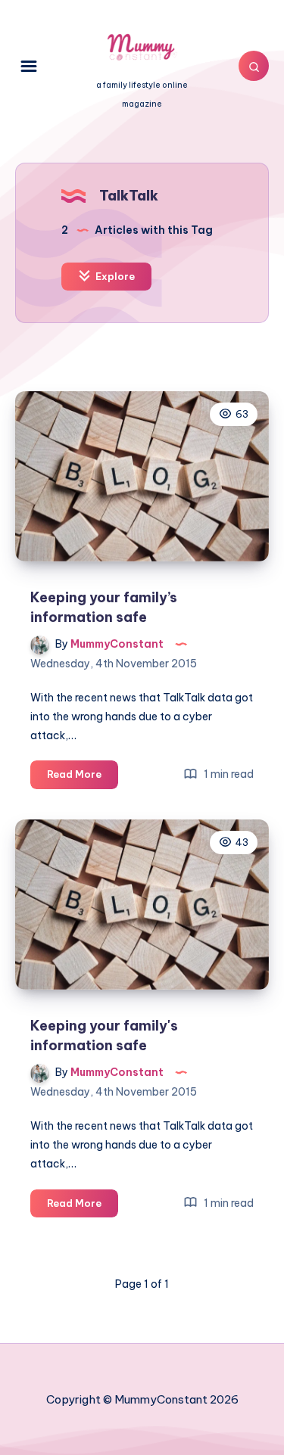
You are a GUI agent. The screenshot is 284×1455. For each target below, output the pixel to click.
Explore (114, 276)
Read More (82, 777)
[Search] (254, 66)
